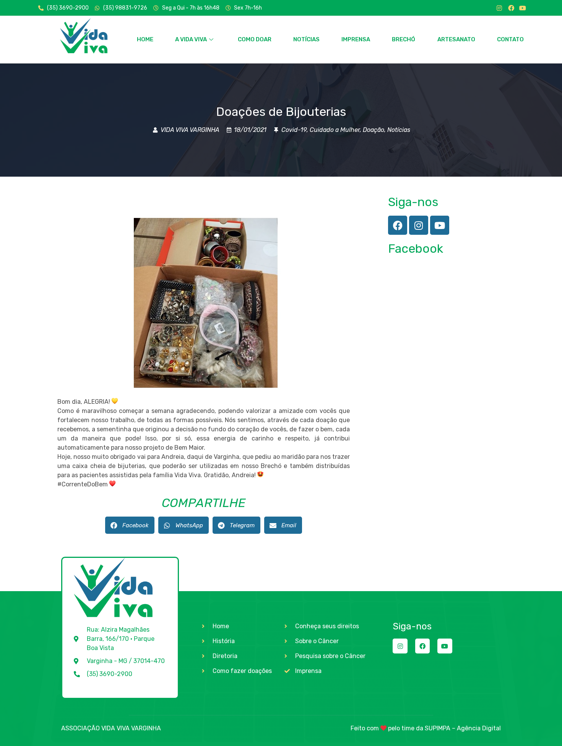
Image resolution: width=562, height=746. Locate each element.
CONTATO (510, 39)
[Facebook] (511, 8)
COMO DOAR (254, 39)
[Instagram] (499, 8)
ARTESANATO (456, 39)
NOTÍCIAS (306, 39)
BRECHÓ (403, 39)
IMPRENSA (355, 39)
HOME (145, 39)
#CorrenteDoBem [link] (82, 484)
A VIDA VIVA (191, 39)
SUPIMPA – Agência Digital (463, 728)
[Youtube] (523, 8)
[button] (129, 525)
